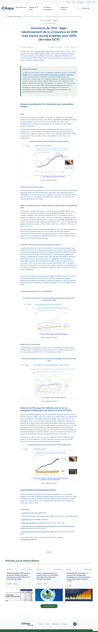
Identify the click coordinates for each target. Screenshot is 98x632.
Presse (73, 2)
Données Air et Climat (33, 8)
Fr (93, 2)
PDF (76, 516)
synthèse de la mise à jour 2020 (31, 513)
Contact (68, 2)
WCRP (25, 74)
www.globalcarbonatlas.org (28, 539)
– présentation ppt (26, 519)
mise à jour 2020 (45, 53)
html (71, 516)
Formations (88, 2)
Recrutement (80, 2)
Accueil (5, 16)
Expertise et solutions (64, 8)
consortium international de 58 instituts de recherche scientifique (53, 74)
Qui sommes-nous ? (21, 8)
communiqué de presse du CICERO (32, 523)
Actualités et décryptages (47, 8)
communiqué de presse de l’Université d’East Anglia (37, 531)
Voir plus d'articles (49, 606)
